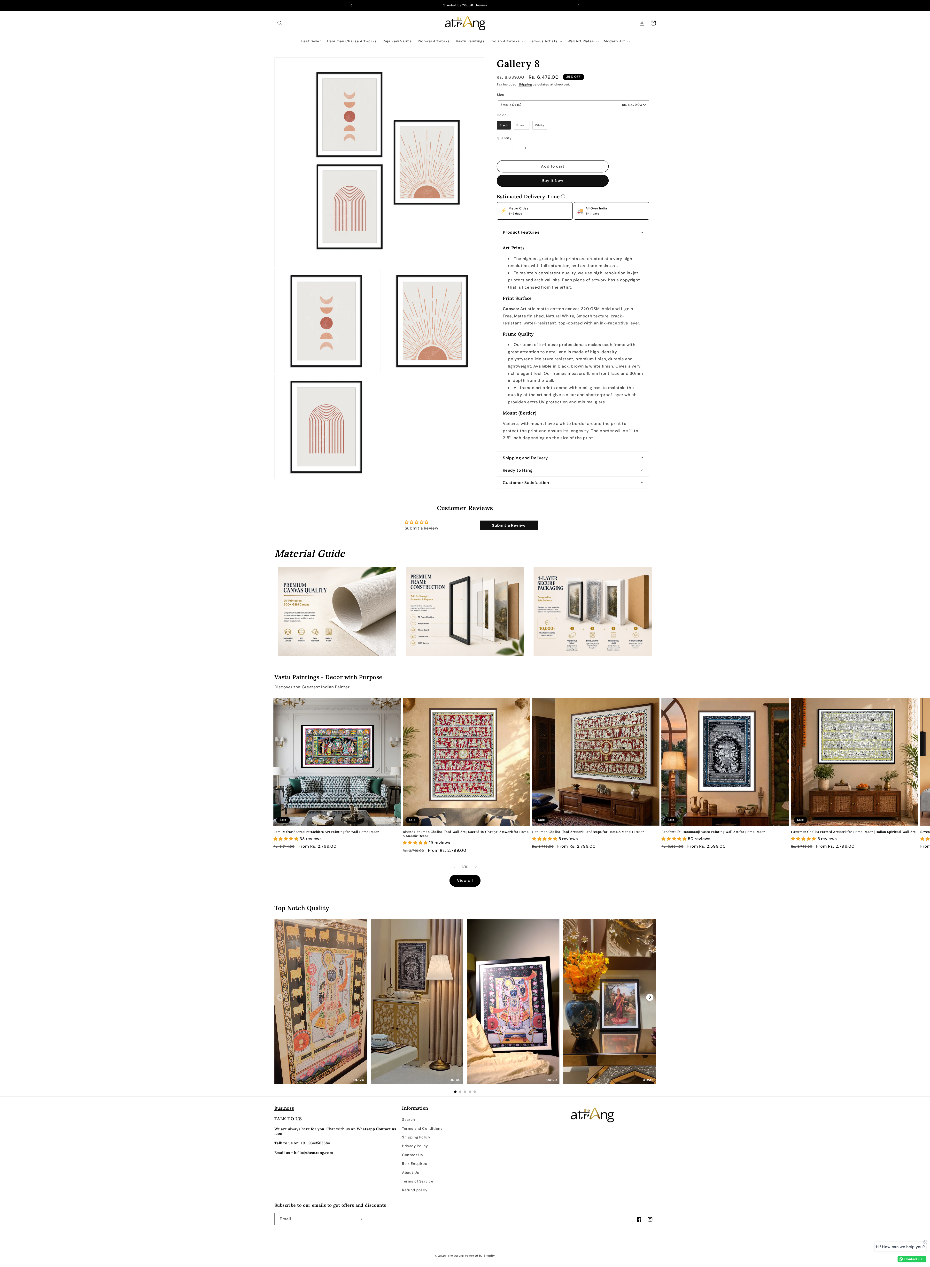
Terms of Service (417, 1181)
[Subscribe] (359, 1219)
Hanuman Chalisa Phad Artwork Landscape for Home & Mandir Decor (588, 832)
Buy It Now (553, 180)
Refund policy (414, 1190)
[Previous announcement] (351, 5)
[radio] (504, 125)
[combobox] (573, 104)
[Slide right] (476, 867)
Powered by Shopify (480, 1256)
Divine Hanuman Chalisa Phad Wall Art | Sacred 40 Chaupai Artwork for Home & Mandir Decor (466, 834)
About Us (410, 1172)
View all (465, 880)
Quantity (504, 138)
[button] (280, 23)
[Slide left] (454, 867)
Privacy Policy (415, 1146)
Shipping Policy (416, 1137)
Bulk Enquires (414, 1163)
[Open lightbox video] (320, 1001)
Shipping (525, 84)
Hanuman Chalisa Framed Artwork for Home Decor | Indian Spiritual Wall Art (853, 832)
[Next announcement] (578, 5)
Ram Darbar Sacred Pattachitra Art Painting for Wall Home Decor (326, 832)
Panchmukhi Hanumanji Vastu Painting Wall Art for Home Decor (713, 832)
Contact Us (412, 1154)
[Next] (649, 997)
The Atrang (456, 1256)
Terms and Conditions (422, 1128)
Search (408, 1119)
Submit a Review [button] (508, 525)
